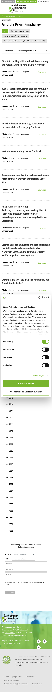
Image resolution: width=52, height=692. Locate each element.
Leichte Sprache (44, 1)
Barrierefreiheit (37, 684)
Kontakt (6, 677)
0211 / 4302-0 (10, 633)
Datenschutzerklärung (11, 680)
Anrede (8, 554)
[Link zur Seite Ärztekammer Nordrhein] (2, 16)
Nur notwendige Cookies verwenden (26, 392)
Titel (6, 559)
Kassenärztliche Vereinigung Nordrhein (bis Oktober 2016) (24, 41)
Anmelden (10, 592)
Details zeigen (38, 375)
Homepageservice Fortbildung (27, 1)
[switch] (45, 350)
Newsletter (29, 677)
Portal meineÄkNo (8, 1)
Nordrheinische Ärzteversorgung (15, 36)
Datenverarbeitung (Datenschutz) (16, 684)
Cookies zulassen (26, 383)
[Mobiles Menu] (3, 7)
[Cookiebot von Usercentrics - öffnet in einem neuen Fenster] (38, 298)
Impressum (17, 677)
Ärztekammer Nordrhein (20, 31)
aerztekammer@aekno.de (17, 635)
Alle (5, 31)
